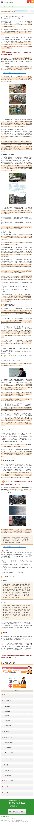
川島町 (11, 610)
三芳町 (17, 605)
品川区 (15, 587)
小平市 (13, 590)
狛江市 (20, 595)
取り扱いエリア (8, 731)
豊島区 (22, 584)
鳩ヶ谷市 (24, 609)
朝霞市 (8, 605)
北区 (26, 584)
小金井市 (8, 590)
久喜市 (6, 612)
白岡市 (11, 612)
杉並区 (17, 584)
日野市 (7, 594)
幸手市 (20, 612)
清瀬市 (6, 592)
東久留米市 (12, 592)
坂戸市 (6, 610)
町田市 (6, 595)
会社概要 (6, 765)
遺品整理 (7, 716)
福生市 (15, 595)
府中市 (21, 594)
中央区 (16, 585)
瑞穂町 (17, 597)
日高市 (24, 607)
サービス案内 (7, 700)
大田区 (24, 587)
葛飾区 (15, 589)
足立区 (11, 589)
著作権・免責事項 (8, 780)
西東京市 (25, 592)
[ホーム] (2, 7)
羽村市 (6, 597)
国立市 (11, 595)
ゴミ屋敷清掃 (8, 725)
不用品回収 (7, 720)
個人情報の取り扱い (10, 775)
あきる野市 (12, 597)
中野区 (13, 584)
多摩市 (24, 595)
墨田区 (6, 587)
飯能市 (20, 607)
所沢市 (11, 607)
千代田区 (11, 585)
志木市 (6, 607)
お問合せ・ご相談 (8, 753)
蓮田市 (15, 612)
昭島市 (25, 594)
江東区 (11, 587)
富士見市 (22, 605)
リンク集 (6, 792)
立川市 (12, 594)
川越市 (6, 609)
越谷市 (12, 614)
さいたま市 (22, 614)
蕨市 (15, 609)
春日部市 (7, 614)
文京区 (24, 585)
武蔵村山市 (19, 592)
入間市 (15, 607)
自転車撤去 (7, 711)
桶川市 (20, 610)
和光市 (13, 605)
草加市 (16, 614)
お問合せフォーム (32, 1)
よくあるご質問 (8, 737)
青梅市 (16, 594)
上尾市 (24, 610)
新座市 (4, 605)
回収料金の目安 (8, 742)
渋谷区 (8, 584)
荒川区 (6, 589)
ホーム (5, 694)
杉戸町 (24, 612)
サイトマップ (7, 786)
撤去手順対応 (8, 747)
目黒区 (20, 587)
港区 (20, 585)
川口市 (18, 609)
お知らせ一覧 (7, 759)
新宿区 (4, 584)
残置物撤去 (7, 706)
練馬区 (6, 585)
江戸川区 (20, 589)
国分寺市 (24, 590)
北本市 (15, 610)
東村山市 (18, 590)
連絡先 (29, 1)
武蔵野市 (26, 589)
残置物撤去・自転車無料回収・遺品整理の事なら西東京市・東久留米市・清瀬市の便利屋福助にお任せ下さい (17, 819)
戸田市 (11, 609)
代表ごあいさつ (8, 770)
